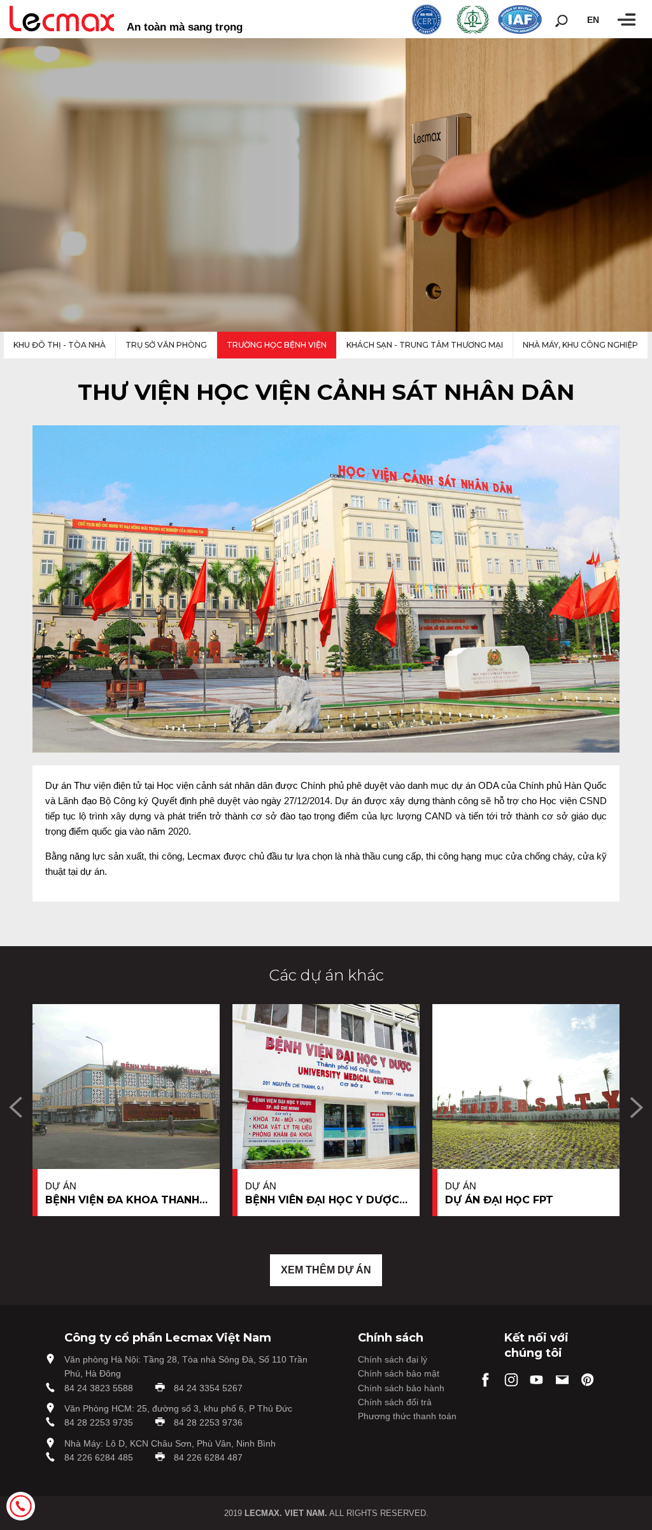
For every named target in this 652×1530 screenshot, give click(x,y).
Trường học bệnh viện (277, 345)
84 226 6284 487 (208, 1457)
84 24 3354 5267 (208, 1388)
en (593, 20)
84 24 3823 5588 (98, 1388)
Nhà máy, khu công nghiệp (580, 345)
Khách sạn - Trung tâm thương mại (424, 345)
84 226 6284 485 (98, 1457)
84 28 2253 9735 (98, 1422)
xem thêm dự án (326, 1269)
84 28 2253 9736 (208, 1422)
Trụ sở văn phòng (166, 345)
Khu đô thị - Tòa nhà (59, 345)
